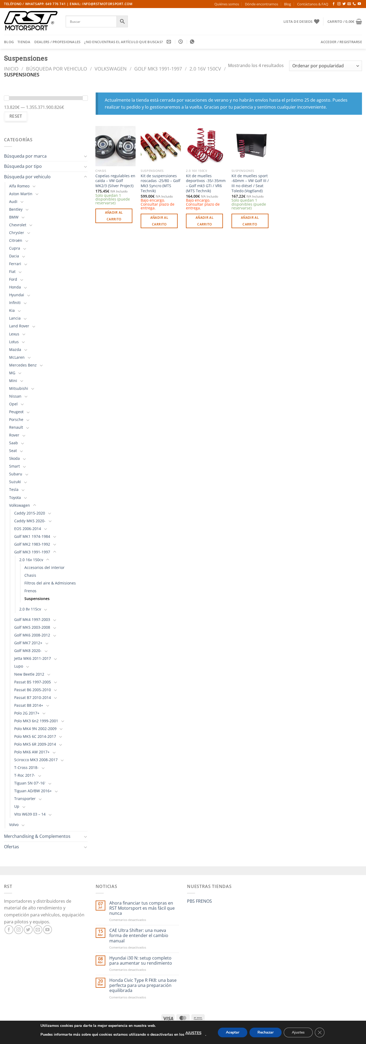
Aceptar (232, 1032)
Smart (14, 466)
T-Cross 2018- (26, 767)
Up (16, 806)
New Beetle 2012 (29, 674)
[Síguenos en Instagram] (339, 4)
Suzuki (15, 481)
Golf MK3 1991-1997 (158, 68)
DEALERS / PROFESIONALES (57, 41)
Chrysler (16, 232)
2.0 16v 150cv (205, 68)
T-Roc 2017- (24, 775)
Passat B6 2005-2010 (32, 689)
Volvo (13, 824)
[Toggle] (85, 156)
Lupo (18, 666)
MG (12, 372)
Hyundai (16, 294)
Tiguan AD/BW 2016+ (33, 790)
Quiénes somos (226, 4)
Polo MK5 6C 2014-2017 (35, 736)
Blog (287, 4)
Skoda (14, 458)
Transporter (25, 798)
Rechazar (265, 1032)
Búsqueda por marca (25, 156)
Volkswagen (111, 68)
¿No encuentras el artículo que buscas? (123, 41)
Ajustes (298, 1032)
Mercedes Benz (23, 365)
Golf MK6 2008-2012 (32, 635)
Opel (13, 403)
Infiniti (15, 302)
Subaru (15, 473)
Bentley (16, 209)
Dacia (14, 255)
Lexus (14, 333)
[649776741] (193, 41)
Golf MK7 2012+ (28, 642)
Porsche (16, 419)
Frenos (30, 590)
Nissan (15, 396)
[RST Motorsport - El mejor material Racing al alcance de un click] (31, 21)
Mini (13, 380)
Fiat (12, 271)
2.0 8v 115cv (30, 609)
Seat (13, 450)
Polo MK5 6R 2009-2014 (35, 744)
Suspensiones (37, 598)
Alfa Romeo (19, 185)
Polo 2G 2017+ (26, 713)
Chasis (30, 575)
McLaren (17, 357)
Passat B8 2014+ (28, 705)
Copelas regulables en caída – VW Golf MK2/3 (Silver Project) (115, 180)
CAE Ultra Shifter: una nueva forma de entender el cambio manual (138, 935)
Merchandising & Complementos (37, 836)
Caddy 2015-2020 (29, 513)
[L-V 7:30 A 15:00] (181, 41)
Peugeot (16, 411)
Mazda (15, 349)
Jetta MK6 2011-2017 (32, 658)
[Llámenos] (354, 4)
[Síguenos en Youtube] (359, 4)
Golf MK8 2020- (28, 650)
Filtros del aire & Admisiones (50, 583)
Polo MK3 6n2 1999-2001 (36, 720)
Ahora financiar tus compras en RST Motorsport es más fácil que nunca (142, 908)
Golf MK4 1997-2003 (32, 619)
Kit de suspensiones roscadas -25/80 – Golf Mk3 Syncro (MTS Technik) (160, 183)
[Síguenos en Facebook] (333, 4)
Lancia (15, 318)
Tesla (13, 489)
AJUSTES (193, 1032)
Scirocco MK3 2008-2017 (36, 759)
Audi (13, 201)
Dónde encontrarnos (261, 4)
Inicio (11, 68)
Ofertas (11, 847)
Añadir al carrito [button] (114, 215)
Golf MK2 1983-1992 (32, 544)
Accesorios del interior (44, 567)
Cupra (14, 248)
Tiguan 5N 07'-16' (29, 783)
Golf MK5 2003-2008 (32, 627)
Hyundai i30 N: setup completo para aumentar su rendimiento (140, 961)
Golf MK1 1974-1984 (32, 536)
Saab (13, 442)
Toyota (15, 497)
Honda (15, 287)
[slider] (6, 98)
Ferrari (15, 263)
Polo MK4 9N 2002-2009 (35, 728)
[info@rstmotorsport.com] (169, 41)
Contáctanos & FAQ (312, 4)
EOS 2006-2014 (27, 528)
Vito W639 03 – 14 (30, 814)
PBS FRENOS (199, 901)
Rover (14, 435)
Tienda (24, 41)
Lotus (14, 341)
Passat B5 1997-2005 (32, 681)
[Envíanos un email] (349, 4)
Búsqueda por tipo (23, 166)
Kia (12, 310)
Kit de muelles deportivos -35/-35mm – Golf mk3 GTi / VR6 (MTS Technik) (206, 183)
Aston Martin (20, 193)
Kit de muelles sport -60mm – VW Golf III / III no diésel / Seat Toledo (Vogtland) (250, 183)
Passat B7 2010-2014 (32, 697)
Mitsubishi (18, 388)
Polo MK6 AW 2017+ (32, 751)
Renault (16, 427)
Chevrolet (17, 224)
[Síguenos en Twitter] (344, 4)
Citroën (15, 240)
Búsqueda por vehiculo (56, 68)
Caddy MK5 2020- (30, 520)
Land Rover (19, 325)
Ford (13, 279)
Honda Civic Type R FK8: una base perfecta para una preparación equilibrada (143, 985)
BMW (13, 217)
